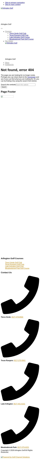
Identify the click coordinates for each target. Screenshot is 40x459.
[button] (8, 31)
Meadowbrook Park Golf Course (17, 268)
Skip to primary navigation (15, 3)
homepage (32, 77)
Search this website (8, 85)
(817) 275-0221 (23, 447)
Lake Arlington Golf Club (14, 266)
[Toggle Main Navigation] (2, 28)
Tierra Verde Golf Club (13, 262)
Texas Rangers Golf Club (14, 264)
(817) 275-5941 (19, 360)
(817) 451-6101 (19, 404)
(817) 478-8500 (17, 317)
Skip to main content (12, 4)
